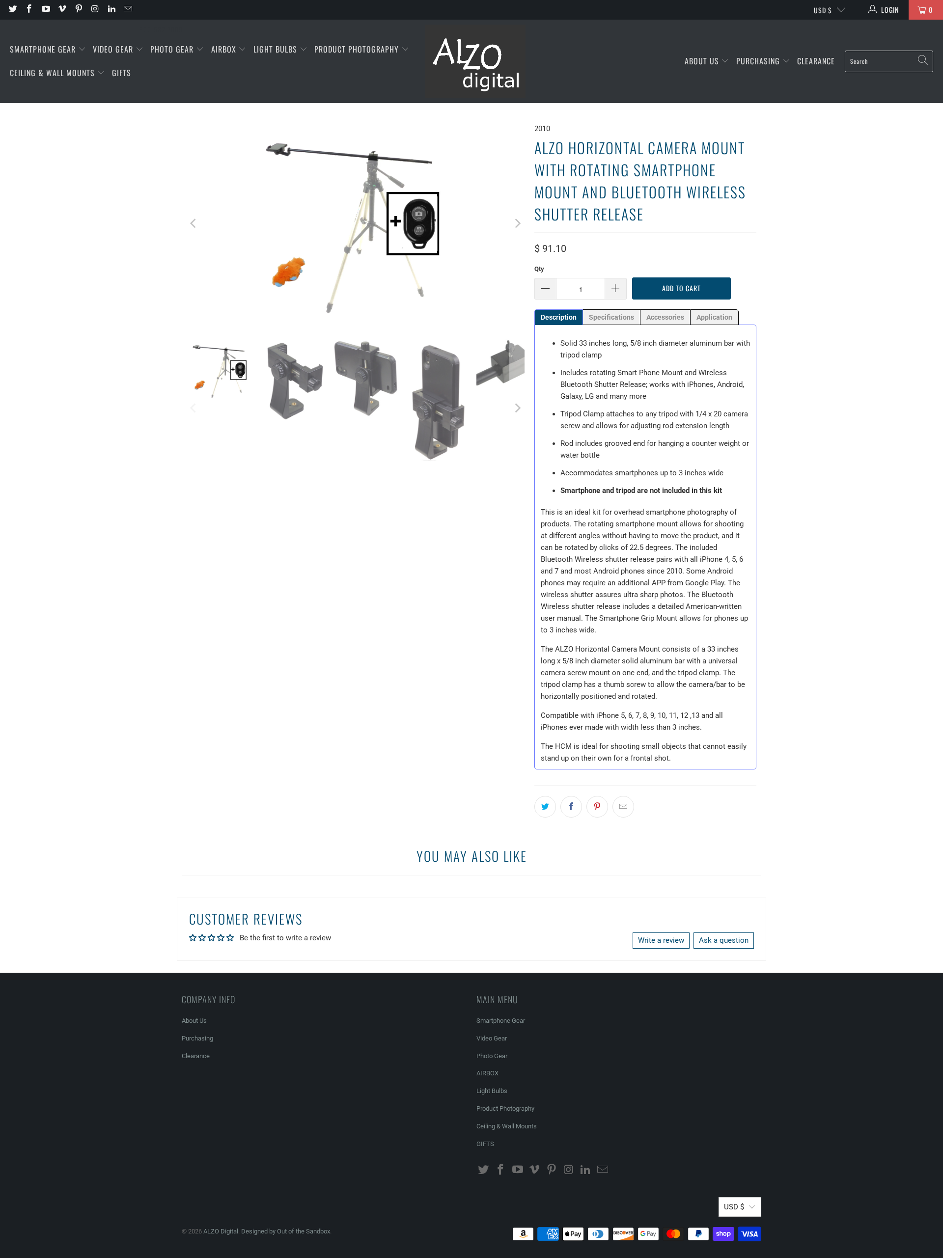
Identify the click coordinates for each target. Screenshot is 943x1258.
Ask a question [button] (724, 940)
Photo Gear (173, 49)
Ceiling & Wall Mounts (53, 73)
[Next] (517, 223)
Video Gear (114, 49)
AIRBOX (225, 49)
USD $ (823, 10)
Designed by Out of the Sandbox (285, 1231)
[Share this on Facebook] (571, 807)
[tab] (558, 317)
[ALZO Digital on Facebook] (29, 10)
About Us (703, 61)
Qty (539, 269)
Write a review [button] (661, 940)
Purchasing (759, 61)
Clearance (816, 61)
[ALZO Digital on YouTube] (45, 10)
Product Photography (357, 49)
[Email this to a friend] (623, 807)
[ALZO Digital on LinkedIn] (111, 10)
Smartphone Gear (44, 49)
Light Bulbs (276, 49)
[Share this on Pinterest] (597, 807)
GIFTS (121, 73)
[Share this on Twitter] (545, 807)
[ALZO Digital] (475, 61)
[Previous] (194, 223)
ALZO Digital (220, 1231)
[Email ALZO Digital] (128, 10)
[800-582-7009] (161, 10)
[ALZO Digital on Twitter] (12, 10)
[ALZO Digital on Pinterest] (78, 10)
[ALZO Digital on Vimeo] (62, 10)
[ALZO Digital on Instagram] (95, 10)
